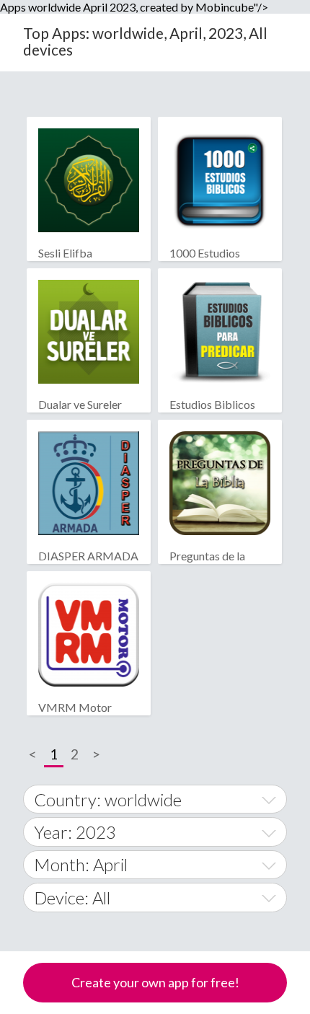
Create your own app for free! (155, 982)
